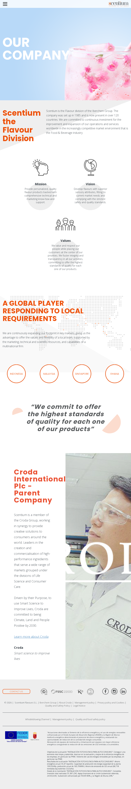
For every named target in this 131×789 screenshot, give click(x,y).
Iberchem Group (48, 702)
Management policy (84, 702)
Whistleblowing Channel (37, 719)
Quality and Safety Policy (57, 705)
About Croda (65, 702)
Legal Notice (79, 705)
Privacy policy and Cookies (111, 702)
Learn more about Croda (31, 637)
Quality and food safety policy (90, 719)
